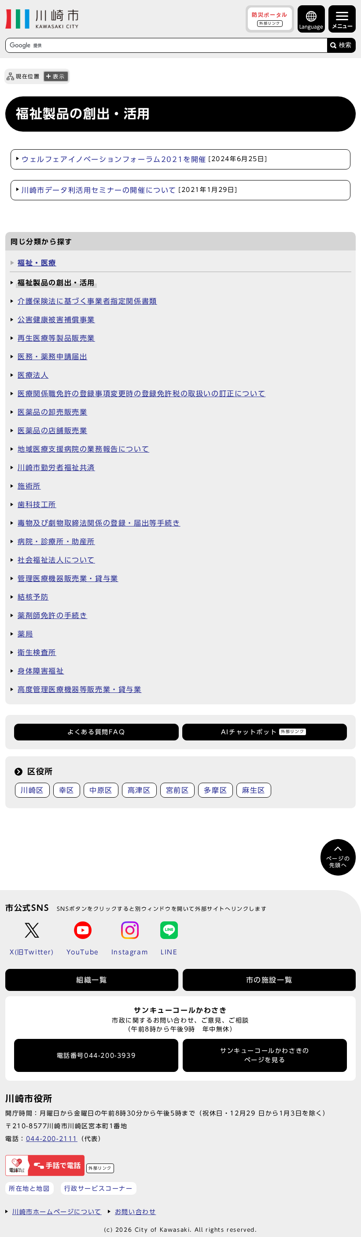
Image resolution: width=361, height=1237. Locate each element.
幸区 (66, 790)
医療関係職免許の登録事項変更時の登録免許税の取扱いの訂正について (141, 393)
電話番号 (96, 1056)
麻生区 (253, 790)
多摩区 (215, 790)
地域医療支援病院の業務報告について (83, 449)
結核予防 (33, 596)
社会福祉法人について (56, 559)
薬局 (25, 633)
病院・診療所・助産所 (56, 541)
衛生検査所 (37, 652)
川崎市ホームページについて (57, 1211)
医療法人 (33, 375)
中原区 (101, 790)
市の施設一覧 (269, 979)
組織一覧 (91, 979)
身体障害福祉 (41, 670)
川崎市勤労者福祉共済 (56, 467)
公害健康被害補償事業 (56, 319)
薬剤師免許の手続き (52, 615)
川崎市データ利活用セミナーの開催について (129, 190)
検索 (345, 45)
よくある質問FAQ (96, 732)
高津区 (139, 790)
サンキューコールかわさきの (264, 1055)
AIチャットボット (262, 732)
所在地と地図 (29, 1188)
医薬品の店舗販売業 (52, 430)
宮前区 (177, 790)
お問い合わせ (135, 1211)
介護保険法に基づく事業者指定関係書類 (87, 301)
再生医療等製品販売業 (56, 338)
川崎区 (32, 790)
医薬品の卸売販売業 (52, 412)
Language (311, 26)
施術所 (29, 486)
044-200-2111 (51, 1138)
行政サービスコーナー (98, 1188)
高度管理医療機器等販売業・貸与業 (80, 689)
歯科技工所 (37, 504)
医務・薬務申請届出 (52, 356)
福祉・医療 (37, 262)
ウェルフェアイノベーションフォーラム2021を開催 (144, 159)
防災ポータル (270, 18)
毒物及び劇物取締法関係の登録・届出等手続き (99, 522)
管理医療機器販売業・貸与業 (68, 578)
